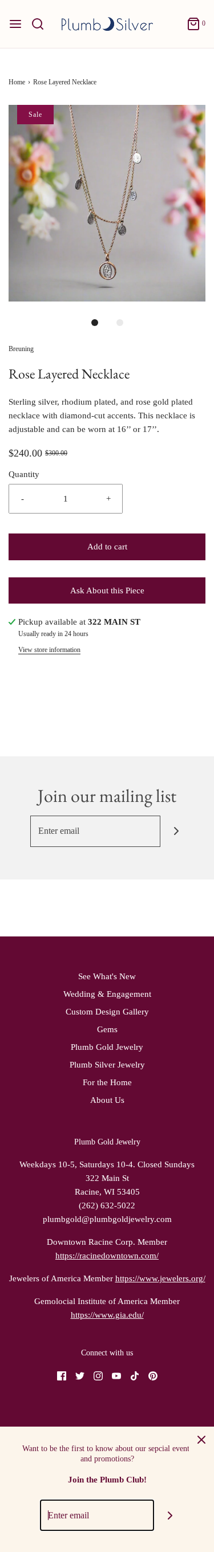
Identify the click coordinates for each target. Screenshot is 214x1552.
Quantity (24, 474)
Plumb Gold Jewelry (107, 1047)
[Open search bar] (42, 24)
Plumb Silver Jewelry (107, 1064)
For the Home (107, 1082)
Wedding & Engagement (107, 994)
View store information (49, 650)
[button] (107, 203)
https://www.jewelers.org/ (160, 1278)
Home (17, 82)
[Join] (176, 831)
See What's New (107, 976)
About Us (107, 1100)
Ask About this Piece (107, 590)
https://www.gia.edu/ (107, 1314)
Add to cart (107, 546)
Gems (107, 1029)
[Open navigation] (15, 24)
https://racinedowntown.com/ (107, 1255)
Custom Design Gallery (107, 1011)
